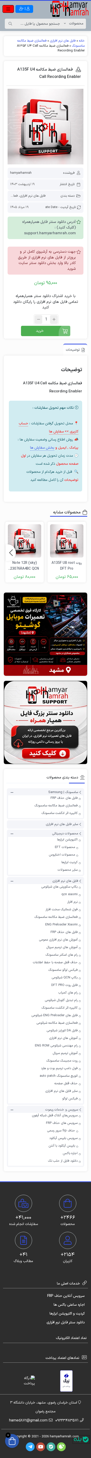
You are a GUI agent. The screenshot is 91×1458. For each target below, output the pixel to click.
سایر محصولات (68, 869)
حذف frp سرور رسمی (61, 1130)
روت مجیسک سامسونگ (62, 1060)
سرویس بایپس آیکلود (63, 1138)
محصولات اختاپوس (62, 854)
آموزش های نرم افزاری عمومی (58, 939)
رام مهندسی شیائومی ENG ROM (56, 1045)
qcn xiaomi (69, 894)
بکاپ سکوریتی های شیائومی (59, 886)
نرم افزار (72, 902)
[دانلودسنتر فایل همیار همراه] (45, 722)
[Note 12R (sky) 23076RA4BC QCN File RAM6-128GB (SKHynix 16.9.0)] (24, 541)
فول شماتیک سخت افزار (62, 909)
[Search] (10, 24)
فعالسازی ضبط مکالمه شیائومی (57, 1023)
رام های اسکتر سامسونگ (62, 954)
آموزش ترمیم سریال (65, 1053)
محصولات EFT (65, 847)
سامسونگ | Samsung (63, 792)
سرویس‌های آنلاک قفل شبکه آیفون (55, 1115)
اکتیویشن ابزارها (67, 839)
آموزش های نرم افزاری (63, 1038)
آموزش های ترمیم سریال (62, 947)
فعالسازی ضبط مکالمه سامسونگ (56, 805)
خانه (82, 40)
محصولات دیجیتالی (65, 833)
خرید (40, 331)
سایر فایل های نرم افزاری (62, 824)
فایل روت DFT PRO (64, 985)
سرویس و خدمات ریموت (61, 1109)
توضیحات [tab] (73, 350)
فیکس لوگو (70, 1098)
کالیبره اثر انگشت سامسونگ (59, 813)
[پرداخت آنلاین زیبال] (66, 1381)
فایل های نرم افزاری (63, 40)
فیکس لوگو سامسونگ (63, 970)
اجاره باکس (70, 1153)
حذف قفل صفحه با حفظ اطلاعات (55, 962)
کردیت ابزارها (69, 862)
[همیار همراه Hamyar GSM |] (69, 9)
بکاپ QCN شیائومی (65, 977)
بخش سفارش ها (42, 447)
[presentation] (11, 552)
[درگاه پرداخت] (25, 1381)
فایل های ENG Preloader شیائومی (54, 1015)
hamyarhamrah (21, 173)
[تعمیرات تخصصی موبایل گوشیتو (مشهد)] (45, 634)
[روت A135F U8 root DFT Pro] (66, 541)
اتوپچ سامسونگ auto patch (59, 1075)
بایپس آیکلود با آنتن (62, 1145)
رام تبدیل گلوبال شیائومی (61, 1000)
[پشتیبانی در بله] (81, 1439)
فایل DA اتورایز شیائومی (62, 1030)
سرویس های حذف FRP (62, 1123)
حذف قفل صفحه (66, 1083)
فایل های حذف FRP (64, 798)
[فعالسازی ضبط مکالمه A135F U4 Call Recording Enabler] (45, 126)
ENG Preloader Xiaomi (61, 924)
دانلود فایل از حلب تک (63, 1160)
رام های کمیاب (68, 992)
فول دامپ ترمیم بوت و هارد (59, 1068)
